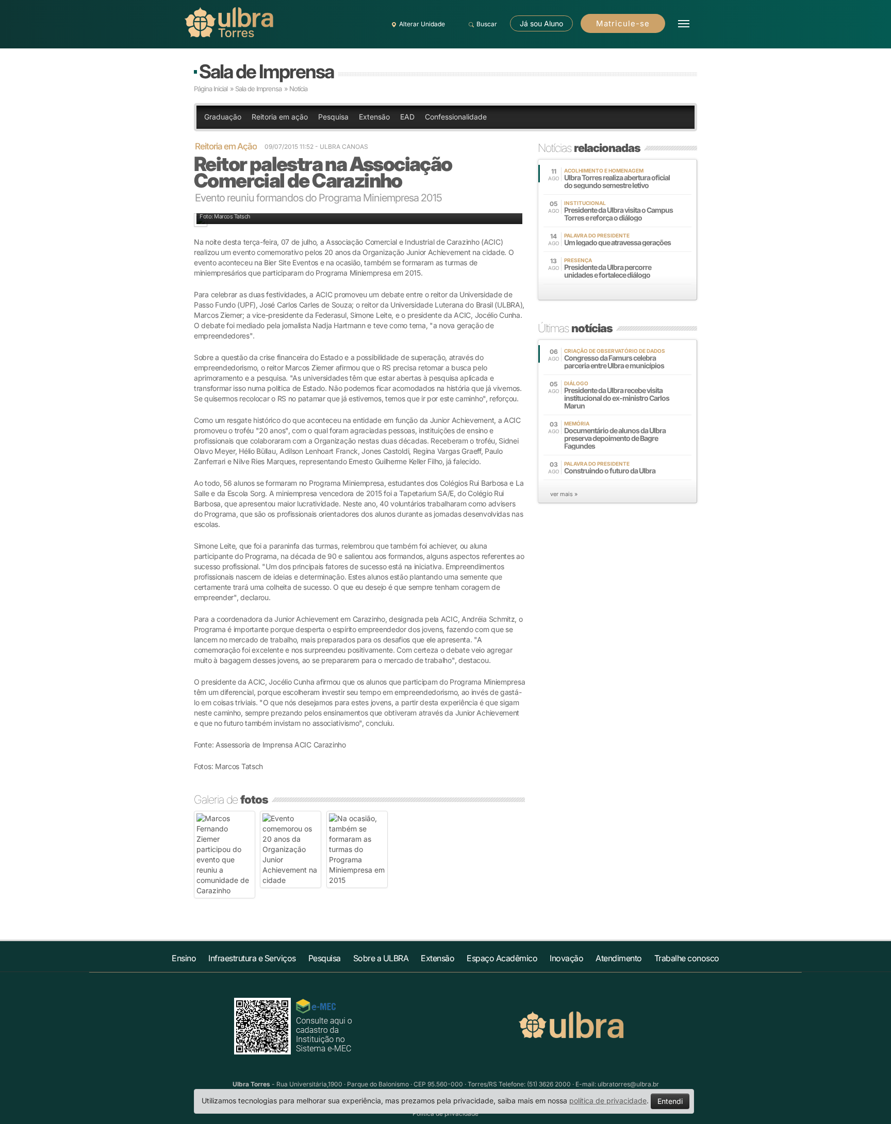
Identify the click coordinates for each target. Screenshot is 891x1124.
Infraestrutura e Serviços (252, 958)
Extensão (374, 116)
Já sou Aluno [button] (541, 23)
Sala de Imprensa (266, 71)
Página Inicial (210, 88)
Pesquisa (333, 116)
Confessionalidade (456, 116)
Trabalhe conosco (686, 958)
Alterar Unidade (422, 24)
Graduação (222, 116)
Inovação (566, 958)
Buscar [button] (486, 24)
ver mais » (564, 494)
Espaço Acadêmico (502, 958)
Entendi (670, 1101)
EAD (407, 116)
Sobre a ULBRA (381, 958)
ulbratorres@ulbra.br (628, 1084)
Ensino (184, 958)
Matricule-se (623, 23)
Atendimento (619, 958)
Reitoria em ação (280, 116)
